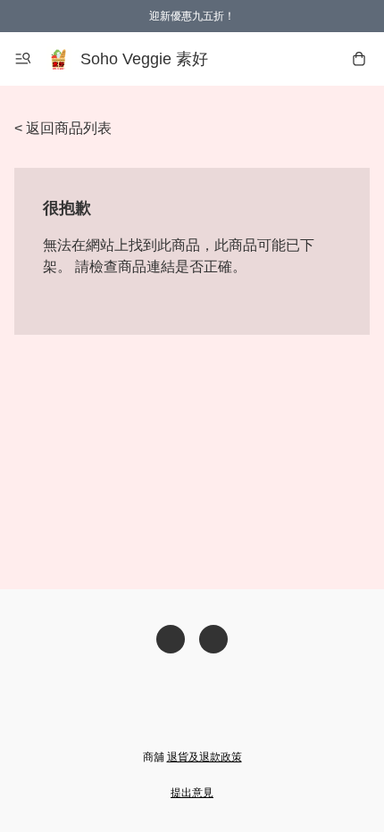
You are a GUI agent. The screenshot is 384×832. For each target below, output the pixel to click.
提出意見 (192, 792)
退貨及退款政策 (204, 757)
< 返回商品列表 (63, 128)
